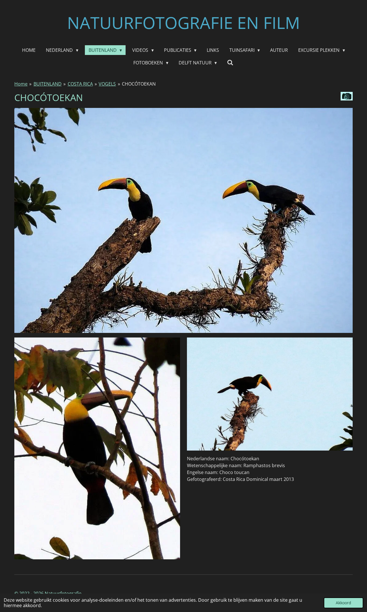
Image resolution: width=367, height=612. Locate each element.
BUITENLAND (48, 84)
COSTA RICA (80, 84)
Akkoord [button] (343, 602)
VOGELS (107, 84)
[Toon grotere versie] (183, 220)
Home (21, 84)
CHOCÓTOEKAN (139, 84)
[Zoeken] (230, 62)
